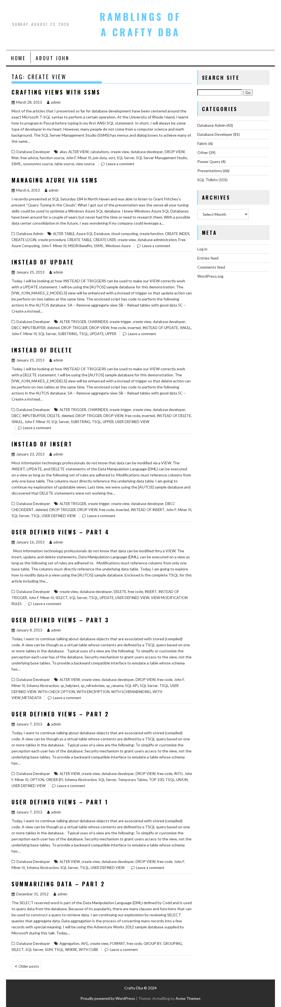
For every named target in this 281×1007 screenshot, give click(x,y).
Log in (202, 249)
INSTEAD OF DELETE (174, 415)
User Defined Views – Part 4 (60, 532)
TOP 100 (156, 779)
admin (56, 102)
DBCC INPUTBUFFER (29, 327)
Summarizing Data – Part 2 (58, 884)
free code (118, 327)
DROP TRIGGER (74, 327)
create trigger (120, 321)
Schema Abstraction (43, 685)
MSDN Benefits (80, 246)
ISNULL (185, 327)
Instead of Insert (42, 444)
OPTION (37, 779)
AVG (84, 943)
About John (52, 58)
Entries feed (207, 258)
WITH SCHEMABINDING (131, 691)
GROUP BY (152, 943)
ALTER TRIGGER (73, 321)
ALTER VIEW (78, 152)
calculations (99, 152)
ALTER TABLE (64, 233)
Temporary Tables (132, 779)
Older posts (28, 966)
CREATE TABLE (79, 240)
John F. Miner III (78, 158)
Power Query (208, 161)
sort (111, 158)
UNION (182, 779)
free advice (29, 158)
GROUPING (172, 943)
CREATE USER (104, 240)
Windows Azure (118, 246)
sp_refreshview (93, 685)
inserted (134, 327)
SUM (49, 949)
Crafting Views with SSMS (56, 92)
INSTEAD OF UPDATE (160, 327)
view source (85, 164)
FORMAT (117, 943)
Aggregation (69, 943)
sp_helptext (69, 685)
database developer (147, 152)
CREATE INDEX (177, 233)
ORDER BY (54, 779)
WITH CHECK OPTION (56, 691)
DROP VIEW (175, 152)
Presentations (209, 170)
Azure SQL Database (92, 233)
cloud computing (124, 233)
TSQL (83, 334)
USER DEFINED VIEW (132, 422)
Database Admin (29, 233)
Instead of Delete (42, 350)
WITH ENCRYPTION (93, 691)
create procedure (52, 240)
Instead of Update (43, 262)
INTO (178, 773)
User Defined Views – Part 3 (60, 620)
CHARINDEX (98, 321)
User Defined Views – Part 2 (60, 714)
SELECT (61, 597)
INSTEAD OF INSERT (147, 509)
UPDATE (97, 334)
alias (63, 152)
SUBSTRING (67, 334)
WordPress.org (210, 276)
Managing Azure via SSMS (55, 180)
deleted (53, 327)
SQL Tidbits (207, 179)
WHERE (71, 949)
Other (202, 152)
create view (120, 152)
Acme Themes (188, 998)
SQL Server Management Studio (161, 158)
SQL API (131, 685)
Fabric (202, 143)
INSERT (151, 591)
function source (52, 158)
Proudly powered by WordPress (107, 998)
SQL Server (125, 158)
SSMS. (16, 164)
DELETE (53, 415)
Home (18, 58)
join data (100, 158)
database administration (157, 240)
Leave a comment (120, 164)
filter (15, 158)
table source (64, 164)
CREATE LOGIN (24, 240)
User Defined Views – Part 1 (60, 802)
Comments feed (211, 267)
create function (151, 233)
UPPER (110, 334)
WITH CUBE (88, 949)
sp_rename (114, 685)
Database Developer (33, 152)
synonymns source (38, 164)
